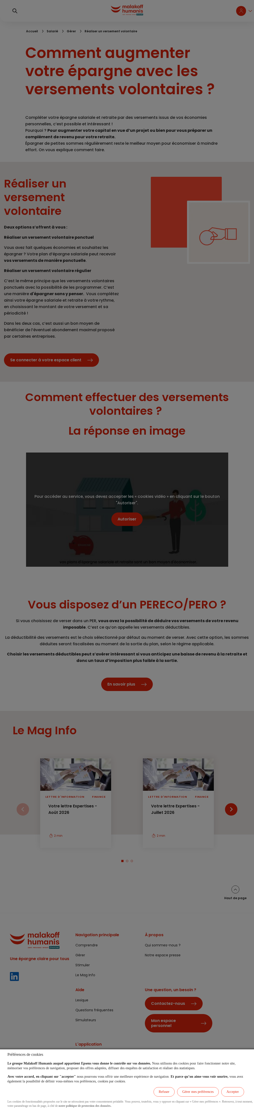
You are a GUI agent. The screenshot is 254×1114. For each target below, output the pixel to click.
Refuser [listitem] (164, 1092)
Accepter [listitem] (232, 1092)
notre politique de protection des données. (85, 1106)
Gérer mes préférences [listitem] (198, 1092)
